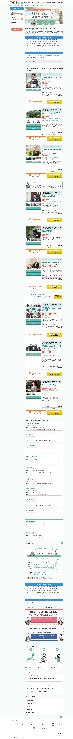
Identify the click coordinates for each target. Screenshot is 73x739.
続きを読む (56, 89)
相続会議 (43, 724)
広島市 (57, 572)
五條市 (57, 39)
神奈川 (37, 560)
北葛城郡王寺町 (54, 41)
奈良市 (27, 39)
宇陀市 (30, 41)
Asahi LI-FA (43, 727)
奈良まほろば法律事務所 (31, 456)
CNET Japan (23, 723)
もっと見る (43, 49)
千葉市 (45, 574)
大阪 (34, 566)
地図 (60, 95)
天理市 (41, 39)
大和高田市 (47, 39)
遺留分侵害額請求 (40, 55)
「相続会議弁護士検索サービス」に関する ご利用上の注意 (36, 577)
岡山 (36, 568)
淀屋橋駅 (54, 153)
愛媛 (51, 568)
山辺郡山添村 (39, 45)
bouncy (22, 728)
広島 (34, 568)
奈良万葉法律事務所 (30, 532)
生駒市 (30, 39)
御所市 (27, 41)
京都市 (53, 572)
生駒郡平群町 (44, 41)
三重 (41, 564)
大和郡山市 (37, 39)
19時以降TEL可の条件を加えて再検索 (58, 296)
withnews (12, 728)
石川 (44, 562)
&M (11, 724)
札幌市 (44, 572)
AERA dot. (22, 727)
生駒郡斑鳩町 (34, 41)
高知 (53, 568)
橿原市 (34, 39)
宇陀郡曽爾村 (49, 45)
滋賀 (44, 566)
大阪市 (49, 153)
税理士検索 (49, 2)
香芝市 (51, 39)
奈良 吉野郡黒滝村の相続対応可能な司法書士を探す (44, 636)
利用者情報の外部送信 (44, 733)
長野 (39, 562)
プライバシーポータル (51, 733)
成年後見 (28, 57)
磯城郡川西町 (51, 43)
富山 (41, 562)
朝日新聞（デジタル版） (14, 723)
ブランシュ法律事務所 (49, 385)
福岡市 (47, 572)
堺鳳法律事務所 (47, 231)
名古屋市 (41, 572)
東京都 (44, 264)
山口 (39, 568)
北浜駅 (54, 386)
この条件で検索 (16, 29)
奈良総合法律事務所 (30, 521)
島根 (44, 568)
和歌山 (47, 566)
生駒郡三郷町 (39, 41)
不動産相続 (42, 57)
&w (13, 724)
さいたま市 (38, 574)
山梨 (36, 562)
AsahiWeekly (54, 726)
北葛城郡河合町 (34, 43)
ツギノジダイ (43, 725)
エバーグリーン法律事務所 (51, 113)
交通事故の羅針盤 (44, 728)
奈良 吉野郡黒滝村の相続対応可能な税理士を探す (44, 619)
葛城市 (54, 39)
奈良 (41, 566)
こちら (47, 578)
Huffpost (22, 725)
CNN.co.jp (22, 724)
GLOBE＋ (32, 724)
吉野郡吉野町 (59, 45)
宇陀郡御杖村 (44, 45)
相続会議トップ (38, 2)
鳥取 (41, 568)
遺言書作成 (28, 55)
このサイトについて (14, 733)
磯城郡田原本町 (45, 43)
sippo (32, 723)
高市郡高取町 (28, 45)
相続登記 (55, 55)
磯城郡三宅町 (56, 43)
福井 (46, 562)
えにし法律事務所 (30, 510)
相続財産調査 (51, 55)
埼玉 (39, 560)
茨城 (44, 560)
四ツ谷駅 (54, 264)
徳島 (48, 568)
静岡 (36, 564)
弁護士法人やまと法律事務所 (32, 423)
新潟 (34, 562)
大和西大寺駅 (32, 602)
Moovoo (12, 727)
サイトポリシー (20, 733)
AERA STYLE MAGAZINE (35, 728)
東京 (34, 560)
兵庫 (36, 566)
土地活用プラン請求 (60, 2)
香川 (46, 568)
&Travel (16, 724)
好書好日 (32, 725)
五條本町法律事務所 (30, 488)
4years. (43, 723)
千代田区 (49, 264)
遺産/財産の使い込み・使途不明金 (35, 57)
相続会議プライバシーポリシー (35, 733)
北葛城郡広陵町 (29, 43)
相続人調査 (46, 55)
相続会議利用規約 (26, 733)
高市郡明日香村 (33, 45)
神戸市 (50, 572)
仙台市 (35, 574)
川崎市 (42, 574)
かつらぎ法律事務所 (30, 499)
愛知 (34, 564)
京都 (39, 566)
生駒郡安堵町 (49, 41)
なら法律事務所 (29, 434)
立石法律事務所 (29, 467)
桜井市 (44, 39)
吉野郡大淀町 (54, 45)
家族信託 (58, 55)
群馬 (49, 560)
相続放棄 (36, 55)
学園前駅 (28, 602)
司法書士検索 (54, 2)
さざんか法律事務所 (30, 445)
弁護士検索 (44, 2)
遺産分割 (32, 55)
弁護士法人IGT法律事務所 (50, 263)
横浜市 (35, 572)
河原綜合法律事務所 (48, 196)
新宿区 (49, 350)
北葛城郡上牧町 (40, 43)
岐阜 (39, 564)
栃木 (47, 560)
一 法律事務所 (29, 478)
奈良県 (28, 425)
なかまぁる (33, 727)
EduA (12, 725)
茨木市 (49, 81)
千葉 (42, 560)
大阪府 (44, 81)
